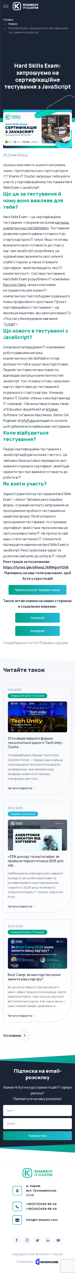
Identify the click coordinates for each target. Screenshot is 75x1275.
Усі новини (12, 1035)
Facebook (37, 618)
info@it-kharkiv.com (42, 1220)
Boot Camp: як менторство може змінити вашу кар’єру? (34, 976)
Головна (8, 19)
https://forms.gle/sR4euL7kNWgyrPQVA (36, 567)
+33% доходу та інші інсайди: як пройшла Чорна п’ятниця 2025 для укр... (35, 861)
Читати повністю (20, 788)
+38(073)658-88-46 (41, 1204)
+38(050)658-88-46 (41, 1209)
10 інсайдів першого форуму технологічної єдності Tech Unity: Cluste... (35, 742)
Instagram (38, 631)
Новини (12, 24)
